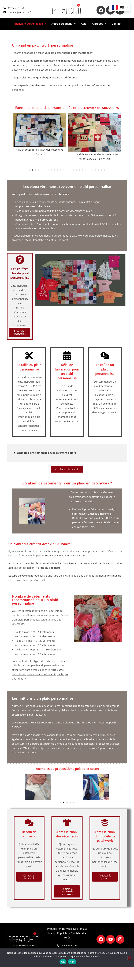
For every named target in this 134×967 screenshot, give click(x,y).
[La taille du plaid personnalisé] (29, 355)
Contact (116, 23)
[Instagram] (120, 939)
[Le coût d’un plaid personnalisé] (104, 355)
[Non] (129, 958)
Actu (84, 23)
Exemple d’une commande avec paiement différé (46, 452)
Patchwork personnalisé (28, 23)
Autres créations (61, 23)
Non (72, 961)
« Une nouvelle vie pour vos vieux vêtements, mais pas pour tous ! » (40, 674)
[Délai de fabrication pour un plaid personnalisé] (67, 355)
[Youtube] (110, 939)
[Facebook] (100, 10)
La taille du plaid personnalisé (29, 367)
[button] (29, 24)
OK (63, 961)
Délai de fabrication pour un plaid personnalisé (67, 371)
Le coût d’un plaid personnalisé (104, 369)
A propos (97, 23)
